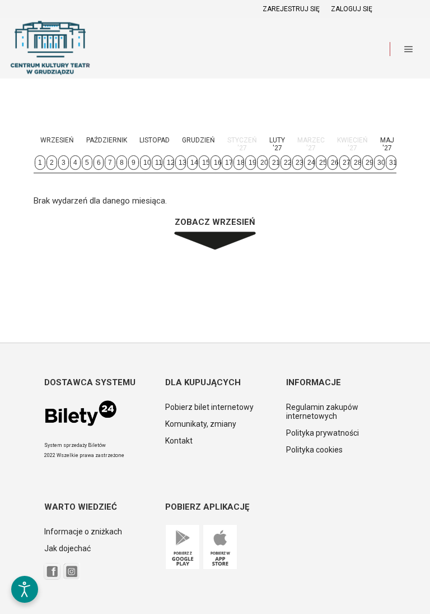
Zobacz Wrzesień (215, 222)
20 (264, 163)
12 (170, 163)
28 (357, 163)
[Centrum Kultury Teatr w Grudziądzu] (50, 49)
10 (147, 163)
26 (334, 163)
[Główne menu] (409, 49)
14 (194, 163)
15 (205, 163)
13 (182, 163)
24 (311, 163)
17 (228, 163)
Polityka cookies (314, 449)
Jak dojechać (67, 548)
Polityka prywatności (322, 432)
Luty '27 (277, 144)
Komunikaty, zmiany (200, 423)
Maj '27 (387, 144)
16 (217, 163)
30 (381, 163)
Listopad (154, 140)
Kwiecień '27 (352, 144)
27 (346, 163)
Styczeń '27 (242, 144)
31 (392, 163)
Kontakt (179, 440)
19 (252, 163)
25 (322, 163)
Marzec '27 (311, 144)
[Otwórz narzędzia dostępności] (24, 589)
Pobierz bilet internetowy (209, 407)
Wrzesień (57, 140)
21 (275, 163)
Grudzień (198, 140)
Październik (106, 140)
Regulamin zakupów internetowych (322, 412)
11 (158, 163)
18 (240, 163)
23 (299, 163)
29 (369, 163)
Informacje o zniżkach (83, 531)
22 (287, 163)
